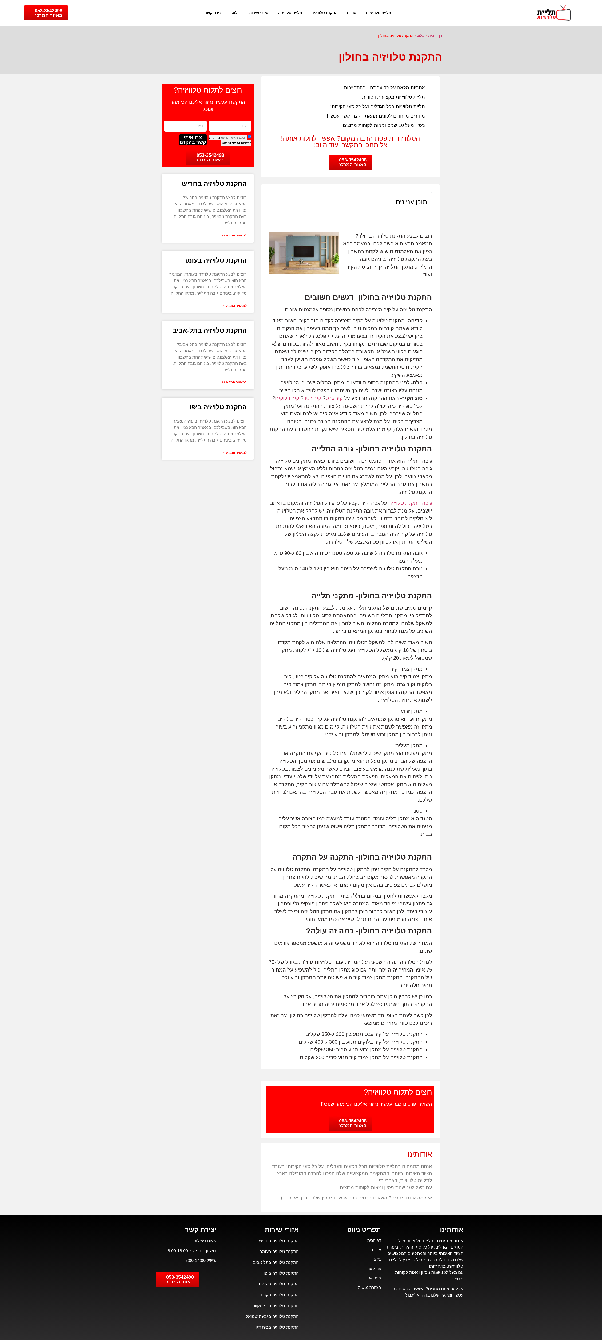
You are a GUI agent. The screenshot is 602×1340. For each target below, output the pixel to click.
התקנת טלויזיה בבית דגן (277, 1327)
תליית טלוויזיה (290, 13)
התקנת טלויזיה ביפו (218, 407)
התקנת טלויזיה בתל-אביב (210, 330)
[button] (276, 202)
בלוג (236, 13)
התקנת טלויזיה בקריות (278, 1295)
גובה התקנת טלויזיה (410, 503)
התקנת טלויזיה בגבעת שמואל (272, 1316)
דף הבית (435, 36)
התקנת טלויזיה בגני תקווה (275, 1305)
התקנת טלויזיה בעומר (215, 260)
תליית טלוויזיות (378, 13)
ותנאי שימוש (231, 143)
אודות (351, 13)
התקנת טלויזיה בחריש (214, 183)
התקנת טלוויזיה (324, 13)
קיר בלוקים (287, 398)
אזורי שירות (259, 13)
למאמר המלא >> (234, 235)
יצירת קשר (214, 13)
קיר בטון (312, 398)
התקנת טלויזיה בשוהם (279, 1284)
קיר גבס (334, 398)
